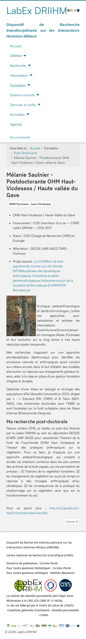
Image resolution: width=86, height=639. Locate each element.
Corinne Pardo (49, 563)
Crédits (43, 615)
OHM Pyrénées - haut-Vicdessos (30, 204)
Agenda (16, 124)
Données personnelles (65, 610)
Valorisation (19, 75)
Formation (18, 85)
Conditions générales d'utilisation (28, 610)
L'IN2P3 (69, 605)
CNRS (68, 555)
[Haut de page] (79, 631)
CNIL (30, 600)
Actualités (17, 114)
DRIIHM (16, 55)
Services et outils (23, 104)
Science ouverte (22, 95)
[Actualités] (27, 114)
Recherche (18, 65)
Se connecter (20, 137)
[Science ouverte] (37, 95)
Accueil (15, 46)
